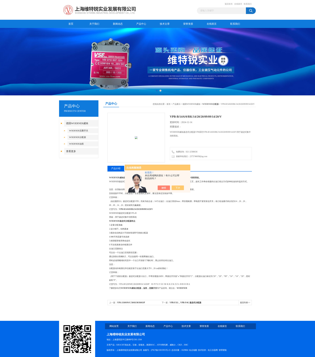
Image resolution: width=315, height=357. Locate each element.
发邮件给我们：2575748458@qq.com (191, 156)
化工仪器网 (213, 350)
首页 (70, 24)
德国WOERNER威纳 (77, 123)
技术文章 (165, 24)
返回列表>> (245, 302)
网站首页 (114, 326)
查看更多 (71, 151)
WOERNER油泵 (76, 144)
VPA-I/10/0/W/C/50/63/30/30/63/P (131, 302)
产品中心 (141, 24)
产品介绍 (115, 168)
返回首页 (229, 4)
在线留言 (238, 4)
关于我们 (94, 24)
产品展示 (176, 104)
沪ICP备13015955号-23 (160, 350)
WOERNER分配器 (77, 137)
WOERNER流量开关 (78, 130)
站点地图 (193, 350)
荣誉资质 (188, 24)
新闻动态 (118, 24)
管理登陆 (223, 350)
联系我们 (248, 4)
